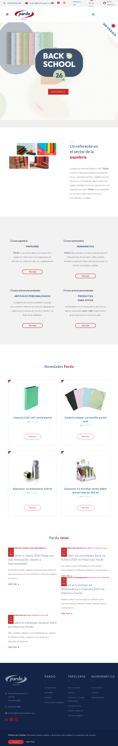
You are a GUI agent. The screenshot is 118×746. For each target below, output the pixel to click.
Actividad (49, 692)
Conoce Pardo (51, 688)
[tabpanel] (59, 63)
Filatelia (95, 692)
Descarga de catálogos (54, 702)
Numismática (97, 688)
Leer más (12, 584)
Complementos (74, 706)
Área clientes (111, 3)
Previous (10, 64)
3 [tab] (61, 112)
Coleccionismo (98, 697)
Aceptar (15, 742)
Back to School (74, 688)
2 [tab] (56, 112)
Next (111, 64)
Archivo (71, 692)
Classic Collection (76, 711)
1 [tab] (51, 112)
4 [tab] (66, 112)
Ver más (32, 272)
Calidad (48, 697)
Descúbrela (58, 92)
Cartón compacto (75, 715)
